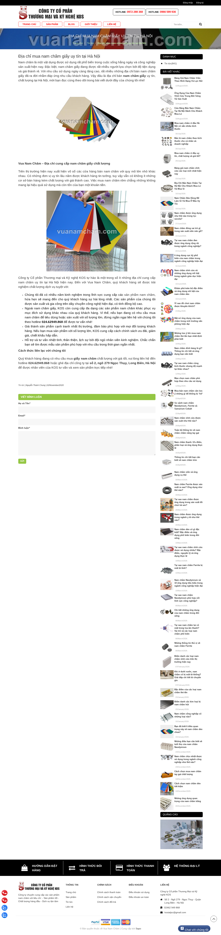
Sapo (138, 928)
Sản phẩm (71, 897)
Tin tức (69, 902)
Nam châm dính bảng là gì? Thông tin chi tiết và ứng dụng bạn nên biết (188, 351)
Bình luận (24, 428)
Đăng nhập (188, 3)
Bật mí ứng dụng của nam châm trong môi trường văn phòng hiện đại (188, 321)
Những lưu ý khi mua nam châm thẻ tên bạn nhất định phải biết (188, 336)
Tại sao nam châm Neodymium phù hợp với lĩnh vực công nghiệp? (187, 598)
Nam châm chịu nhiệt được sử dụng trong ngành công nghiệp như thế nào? (188, 759)
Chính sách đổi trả (106, 902)
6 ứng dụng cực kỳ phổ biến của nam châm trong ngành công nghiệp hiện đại (188, 258)
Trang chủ (71, 892)
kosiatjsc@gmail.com (175, 912)
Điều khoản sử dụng (139, 892)
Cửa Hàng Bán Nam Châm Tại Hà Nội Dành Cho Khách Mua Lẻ (188, 111)
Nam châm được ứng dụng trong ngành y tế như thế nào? (188, 517)
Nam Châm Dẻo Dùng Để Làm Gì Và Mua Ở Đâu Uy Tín (187, 201)
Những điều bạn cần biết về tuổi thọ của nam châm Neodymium (188, 744)
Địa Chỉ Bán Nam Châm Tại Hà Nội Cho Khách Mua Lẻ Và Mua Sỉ (188, 186)
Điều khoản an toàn (139, 897)
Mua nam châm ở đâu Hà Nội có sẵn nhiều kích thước (186, 126)
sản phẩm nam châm (139, 294)
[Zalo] (4, 908)
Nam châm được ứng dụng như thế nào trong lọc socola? (188, 216)
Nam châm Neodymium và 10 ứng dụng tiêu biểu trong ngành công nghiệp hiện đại (188, 583)
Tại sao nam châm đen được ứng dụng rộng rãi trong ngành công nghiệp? (187, 243)
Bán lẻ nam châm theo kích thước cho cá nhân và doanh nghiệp (188, 141)
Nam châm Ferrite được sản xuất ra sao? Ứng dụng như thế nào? (188, 487)
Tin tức (21, 385)
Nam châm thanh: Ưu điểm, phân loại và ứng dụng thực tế (188, 445)
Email (21, 415)
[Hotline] (5, 893)
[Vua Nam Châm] (52, 12)
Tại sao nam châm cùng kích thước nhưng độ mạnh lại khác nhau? (188, 366)
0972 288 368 (135, 11)
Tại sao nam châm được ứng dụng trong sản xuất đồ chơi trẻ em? (188, 502)
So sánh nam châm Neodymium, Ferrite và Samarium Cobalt (185, 406)
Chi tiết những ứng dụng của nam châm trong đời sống (186, 613)
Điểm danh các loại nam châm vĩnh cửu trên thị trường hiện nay (186, 659)
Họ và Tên (24, 403)
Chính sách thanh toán (109, 892)
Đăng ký (200, 3)
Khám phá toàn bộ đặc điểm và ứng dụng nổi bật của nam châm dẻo (188, 291)
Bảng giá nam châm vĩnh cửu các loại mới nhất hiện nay (187, 171)
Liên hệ (69, 906)
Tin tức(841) (170, 63)
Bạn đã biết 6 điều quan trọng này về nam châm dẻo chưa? (188, 729)
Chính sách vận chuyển (109, 897)
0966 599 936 (168, 11)
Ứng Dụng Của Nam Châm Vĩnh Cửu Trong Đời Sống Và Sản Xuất (187, 96)
